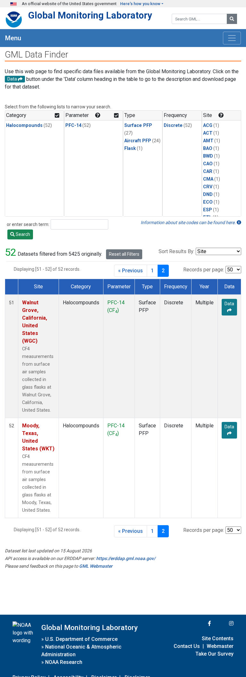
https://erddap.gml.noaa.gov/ (125, 558)
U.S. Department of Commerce (81, 639)
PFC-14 (73, 125)
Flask (130, 148)
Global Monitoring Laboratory (90, 15)
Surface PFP (138, 125)
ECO (208, 202)
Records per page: (203, 270)
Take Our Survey (214, 654)
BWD (208, 156)
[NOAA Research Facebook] (200, 623)
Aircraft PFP (137, 141)
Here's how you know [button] (140, 3)
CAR (207, 171)
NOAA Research (63, 662)
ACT (207, 133)
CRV (207, 187)
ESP (207, 210)
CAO (208, 164)
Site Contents (218, 638)
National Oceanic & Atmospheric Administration (81, 651)
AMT (208, 141)
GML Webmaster (95, 566)
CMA (208, 179)
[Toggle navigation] (232, 38)
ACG (207, 125)
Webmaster (220, 646)
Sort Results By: (176, 251)
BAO (207, 148)
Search (22, 234)
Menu (13, 38)
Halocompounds (24, 125)
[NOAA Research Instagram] (223, 623)
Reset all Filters (124, 254)
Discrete (173, 125)
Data (229, 303)
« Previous (130, 271)
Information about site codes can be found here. (189, 222)
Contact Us (187, 646)
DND (208, 194)
